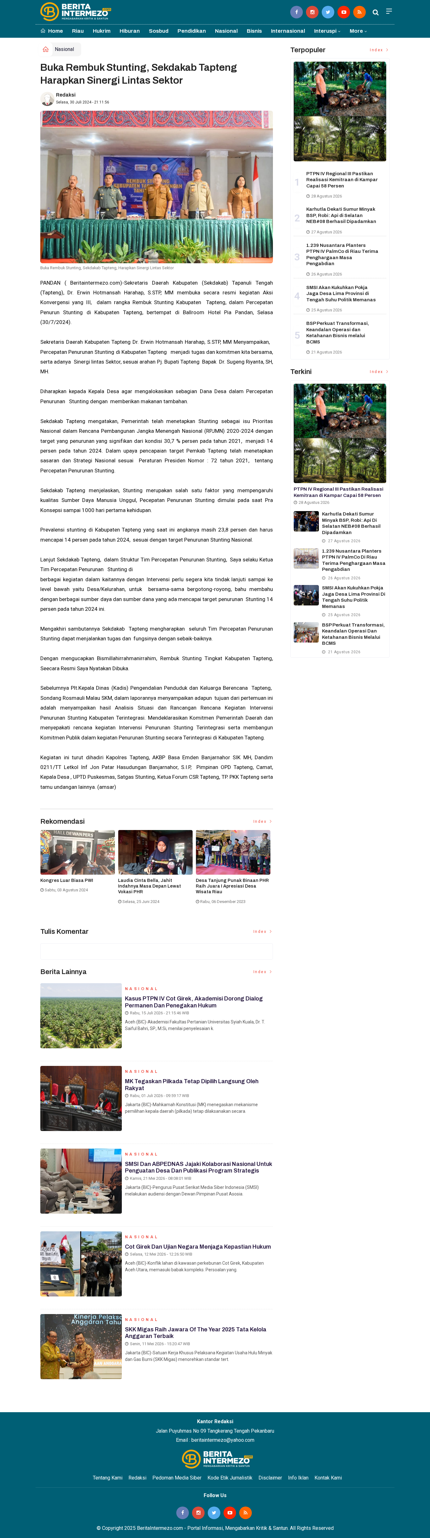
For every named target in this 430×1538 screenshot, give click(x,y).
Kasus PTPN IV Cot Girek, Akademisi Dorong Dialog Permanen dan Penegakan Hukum (194, 1002)
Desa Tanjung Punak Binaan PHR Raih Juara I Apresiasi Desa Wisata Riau (232, 886)
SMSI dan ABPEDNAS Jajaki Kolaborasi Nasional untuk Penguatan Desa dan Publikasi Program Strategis (198, 1167)
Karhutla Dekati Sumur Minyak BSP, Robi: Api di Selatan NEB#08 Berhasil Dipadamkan (341, 215)
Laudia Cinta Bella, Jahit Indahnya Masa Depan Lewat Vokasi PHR (149, 886)
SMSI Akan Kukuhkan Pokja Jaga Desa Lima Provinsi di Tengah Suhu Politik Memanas (341, 293)
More (356, 31)
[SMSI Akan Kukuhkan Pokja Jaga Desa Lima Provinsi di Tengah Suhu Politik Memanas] (306, 595)
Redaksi (66, 95)
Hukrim (101, 31)
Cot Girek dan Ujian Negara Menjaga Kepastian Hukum (198, 1247)
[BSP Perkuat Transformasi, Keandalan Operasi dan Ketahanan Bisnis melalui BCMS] (306, 632)
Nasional (226, 31)
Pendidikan (192, 31)
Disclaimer (270, 1478)
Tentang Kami (107, 1478)
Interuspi (325, 31)
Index (261, 821)
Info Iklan (298, 1478)
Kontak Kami (328, 1478)
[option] (79, 864)
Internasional (288, 31)
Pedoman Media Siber (176, 1478)
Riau (78, 31)
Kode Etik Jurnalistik (229, 1478)
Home (55, 31)
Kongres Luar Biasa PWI (66, 880)
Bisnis (254, 31)
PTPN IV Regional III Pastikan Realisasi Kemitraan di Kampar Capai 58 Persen (342, 179)
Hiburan (130, 31)
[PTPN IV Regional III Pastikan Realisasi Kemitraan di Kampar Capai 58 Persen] (340, 111)
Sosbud (158, 31)
